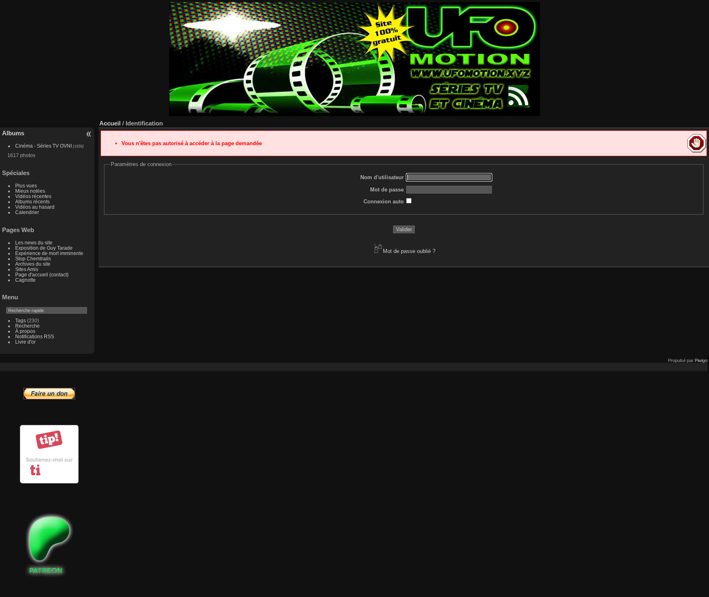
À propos (25, 331)
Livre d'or (25, 341)
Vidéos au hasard (35, 207)
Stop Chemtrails (33, 258)
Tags (20, 320)
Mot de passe (387, 190)
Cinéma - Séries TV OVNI (43, 145)
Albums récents (32, 201)
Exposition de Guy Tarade (44, 248)
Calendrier (27, 212)
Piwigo (701, 360)
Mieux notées (30, 191)
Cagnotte (25, 280)
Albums (13, 133)
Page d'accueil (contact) (42, 274)
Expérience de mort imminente (49, 253)
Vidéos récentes (33, 196)
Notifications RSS (34, 336)
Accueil (110, 123)
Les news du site (34, 242)
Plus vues (26, 185)
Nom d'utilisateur (382, 177)
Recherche (27, 325)
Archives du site (32, 264)
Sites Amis (26, 269)
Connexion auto (384, 201)
